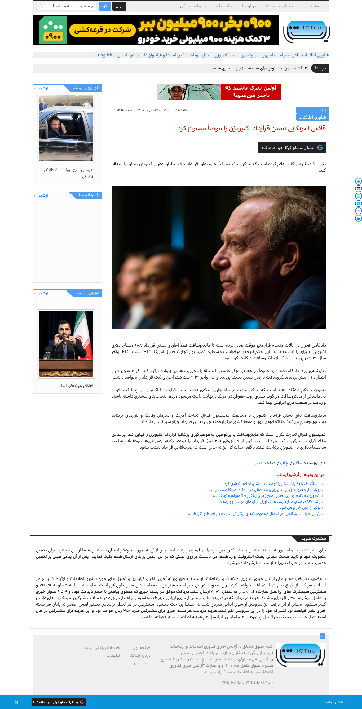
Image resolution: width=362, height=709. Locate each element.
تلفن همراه (289, 55)
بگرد (105, 6)
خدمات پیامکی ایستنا (101, 647)
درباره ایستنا (140, 655)
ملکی (297, 462)
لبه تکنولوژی (225, 55)
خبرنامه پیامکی (193, 6)
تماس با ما (223, 6)
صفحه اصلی (265, 462)
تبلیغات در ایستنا (279, 6)
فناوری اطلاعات (315, 55)
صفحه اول (312, 6)
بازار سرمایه (199, 55)
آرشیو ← (40, 88)
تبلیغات (113, 655)
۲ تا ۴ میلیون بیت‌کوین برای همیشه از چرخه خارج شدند (259, 68)
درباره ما (249, 6)
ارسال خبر (142, 663)
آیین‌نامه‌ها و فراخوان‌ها (164, 55)
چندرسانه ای (128, 55)
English (105, 55)
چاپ (283, 462)
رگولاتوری (249, 55)
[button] (181, 702)
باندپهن (268, 55)
